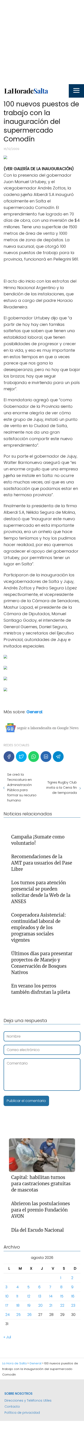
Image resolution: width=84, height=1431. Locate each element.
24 (7, 1314)
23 (73, 1305)
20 (40, 1305)
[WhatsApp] (33, 756)
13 (39, 1296)
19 (28, 1305)
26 (29, 1314)
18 (17, 1305)
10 (7, 1296)
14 (50, 1296)
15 (61, 1296)
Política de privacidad (22, 1412)
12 (28, 1296)
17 (6, 1305)
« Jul (7, 1337)
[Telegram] (58, 756)
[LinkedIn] (46, 756)
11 (17, 1296)
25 (18, 1314)
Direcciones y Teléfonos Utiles (28, 1400)
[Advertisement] (42, 42)
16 (72, 1296)
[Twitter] (21, 756)
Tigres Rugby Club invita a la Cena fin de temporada (61, 787)
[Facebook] (9, 756)
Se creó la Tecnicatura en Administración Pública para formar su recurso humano (22, 787)
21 (50, 1305)
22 (62, 1305)
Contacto (12, 1406)
